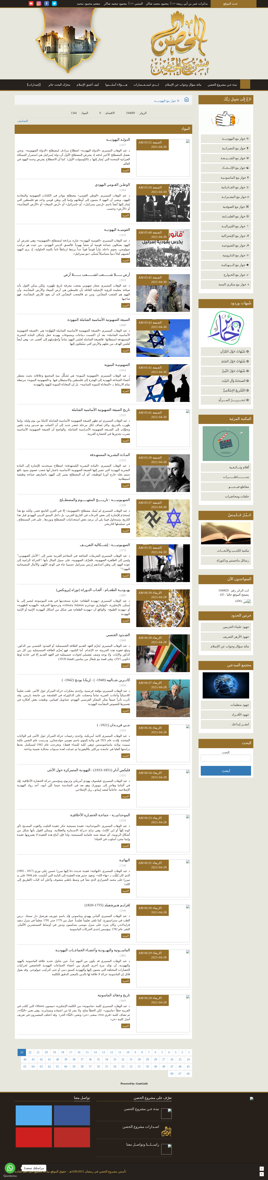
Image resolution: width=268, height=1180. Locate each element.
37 (82, 1059)
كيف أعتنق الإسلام (88, 84)
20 (46, 1052)
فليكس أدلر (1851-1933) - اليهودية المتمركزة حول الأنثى (88, 770)
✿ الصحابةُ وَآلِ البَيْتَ (235, 380)
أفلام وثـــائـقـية (239, 467)
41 (49, 1059)
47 (171, 1066)
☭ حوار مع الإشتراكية (235, 236)
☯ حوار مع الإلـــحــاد (235, 167)
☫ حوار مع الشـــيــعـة (235, 158)
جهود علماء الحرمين (236, 627)
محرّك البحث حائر (59, 84)
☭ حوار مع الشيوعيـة (235, 245)
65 (24, 1066)
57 (90, 1066)
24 (188, 1059)
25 (180, 1059)
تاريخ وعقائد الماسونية (114, 995)
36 (90, 1059)
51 (139, 1066)
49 (155, 1066)
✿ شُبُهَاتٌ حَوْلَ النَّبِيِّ (235, 371)
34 (106, 1059)
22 (29, 1052)
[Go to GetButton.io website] (10, 1176)
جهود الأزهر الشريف (236, 636)
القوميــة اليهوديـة (117, 230)
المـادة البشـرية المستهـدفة (110, 455)
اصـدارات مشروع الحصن (140, 1127)
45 (188, 1066)
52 (131, 1066)
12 (111, 1052)
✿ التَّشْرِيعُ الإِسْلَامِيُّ (236, 390)
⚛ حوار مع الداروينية (236, 255)
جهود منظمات (240, 704)
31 (131, 1059)
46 (180, 1066)
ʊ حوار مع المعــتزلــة (235, 197)
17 (70, 1052)
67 (180, 1073)
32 (122, 1059)
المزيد (125, 170)
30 (139, 1059)
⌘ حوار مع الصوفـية (236, 206)
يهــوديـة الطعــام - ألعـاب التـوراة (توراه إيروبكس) (93, 590)
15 (87, 1052)
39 (65, 1059)
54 (114, 1066)
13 (103, 1052)
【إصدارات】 (34, 84)
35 (98, 1059)
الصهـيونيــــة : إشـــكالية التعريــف (105, 545)
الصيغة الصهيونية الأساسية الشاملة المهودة (98, 320)
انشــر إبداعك (240, 724)
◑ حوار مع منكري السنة (234, 284)
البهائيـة (124, 860)
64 (33, 1066)
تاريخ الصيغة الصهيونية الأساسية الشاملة (101, 410)
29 (147, 1059)
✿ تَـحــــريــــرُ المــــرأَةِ (234, 400)
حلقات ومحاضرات (237, 496)
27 (163, 1059)
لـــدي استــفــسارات (146, 84)
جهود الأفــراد (240, 714)
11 (119, 1052)
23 (21, 1052)
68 (171, 1073)
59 (73, 1066)
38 (73, 1059)
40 (57, 1059)
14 (95, 1052)
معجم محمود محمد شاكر (116, 3)
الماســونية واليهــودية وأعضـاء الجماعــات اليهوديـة (92, 950)
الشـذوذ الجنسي (118, 635)
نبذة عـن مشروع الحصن (222, 84)
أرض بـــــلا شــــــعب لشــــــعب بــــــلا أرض (97, 275)
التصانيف (22, 121)
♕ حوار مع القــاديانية (235, 187)
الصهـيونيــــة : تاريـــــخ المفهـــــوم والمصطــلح (94, 500)
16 (78, 1052)
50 (147, 1066)
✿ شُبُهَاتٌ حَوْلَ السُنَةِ (235, 361)
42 (41, 1059)
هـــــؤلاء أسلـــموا (116, 84)
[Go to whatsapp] (10, 1168)
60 (65, 1066)
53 (122, 1066)
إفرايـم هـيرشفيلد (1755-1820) (107, 905)
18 (62, 1052)
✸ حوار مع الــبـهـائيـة (235, 265)
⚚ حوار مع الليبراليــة (235, 226)
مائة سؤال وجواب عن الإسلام (183, 84)
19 (54, 1052)
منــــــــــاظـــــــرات (236, 477)
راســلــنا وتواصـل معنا (142, 1144)
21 (38, 1052)
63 (41, 1066)
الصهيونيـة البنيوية (117, 365)
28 (155, 1059)
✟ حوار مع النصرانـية (235, 148)
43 (33, 1059)
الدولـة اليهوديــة (118, 140)
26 (171, 1059)
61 (57, 1066)
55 (106, 1066)
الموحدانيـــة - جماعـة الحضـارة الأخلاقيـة (100, 815)
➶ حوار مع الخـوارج (236, 274)
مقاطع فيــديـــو (239, 486)
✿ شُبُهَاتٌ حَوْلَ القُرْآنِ (234, 351)
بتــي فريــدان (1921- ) (113, 725)
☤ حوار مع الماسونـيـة (235, 177)
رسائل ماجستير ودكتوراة (233, 560)
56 (98, 1066)
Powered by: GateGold (134, 1083)
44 (24, 1059)
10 (127, 1052)
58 (82, 1066)
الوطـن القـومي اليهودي (112, 185)
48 (163, 1066)
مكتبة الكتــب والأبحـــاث (233, 550)
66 (188, 1073)
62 (49, 1066)
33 (114, 1059)
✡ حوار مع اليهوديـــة (235, 138)
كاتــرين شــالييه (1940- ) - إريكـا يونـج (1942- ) (96, 680)
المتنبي (170, 3)
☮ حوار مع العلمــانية (235, 216)
